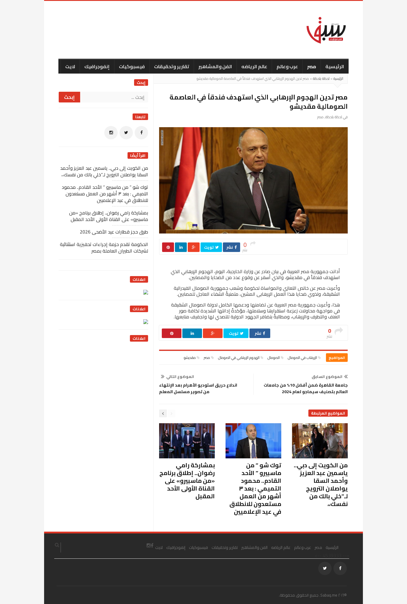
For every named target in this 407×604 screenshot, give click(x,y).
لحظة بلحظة (321, 78)
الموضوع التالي (180, 376)
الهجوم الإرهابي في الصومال (239, 357)
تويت (209, 247)
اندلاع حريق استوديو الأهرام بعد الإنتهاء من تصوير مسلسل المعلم (198, 388)
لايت (70, 66)
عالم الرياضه (254, 66)
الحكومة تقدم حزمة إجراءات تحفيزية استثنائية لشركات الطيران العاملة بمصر (104, 247)
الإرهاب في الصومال (302, 357)
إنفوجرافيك (97, 66)
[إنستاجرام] (111, 132)
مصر (311, 66)
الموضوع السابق (327, 376)
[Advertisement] (103, 385)
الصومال (274, 357)
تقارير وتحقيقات (171, 66)
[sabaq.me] (326, 29)
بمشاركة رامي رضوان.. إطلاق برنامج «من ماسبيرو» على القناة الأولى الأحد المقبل (187, 481)
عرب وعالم (287, 66)
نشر (230, 247)
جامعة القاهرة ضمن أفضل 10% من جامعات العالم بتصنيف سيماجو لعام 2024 (306, 388)
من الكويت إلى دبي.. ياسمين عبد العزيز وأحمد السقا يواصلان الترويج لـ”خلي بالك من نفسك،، (321, 484)
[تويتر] (126, 132)
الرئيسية (334, 66)
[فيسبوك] (141, 132)
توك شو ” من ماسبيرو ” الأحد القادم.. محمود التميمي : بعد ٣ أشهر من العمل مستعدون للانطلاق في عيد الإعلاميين (255, 488)
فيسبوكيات (132, 66)
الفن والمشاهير (215, 66)
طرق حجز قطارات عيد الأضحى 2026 (114, 231)
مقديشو (190, 357)
